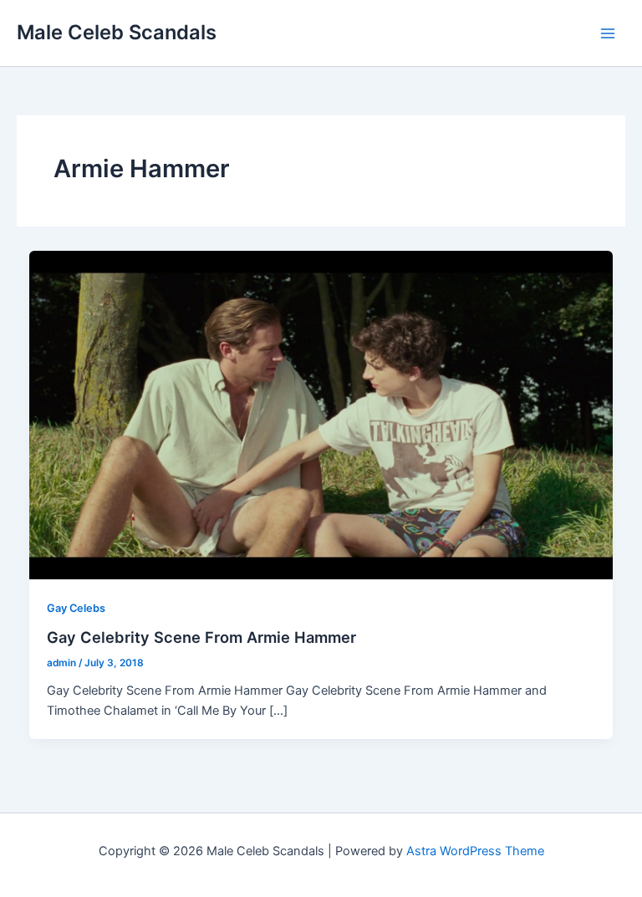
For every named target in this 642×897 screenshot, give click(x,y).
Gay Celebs (76, 608)
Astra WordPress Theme (475, 851)
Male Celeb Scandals (117, 32)
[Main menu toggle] (607, 33)
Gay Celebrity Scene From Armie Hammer (201, 637)
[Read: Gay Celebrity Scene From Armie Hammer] (321, 413)
